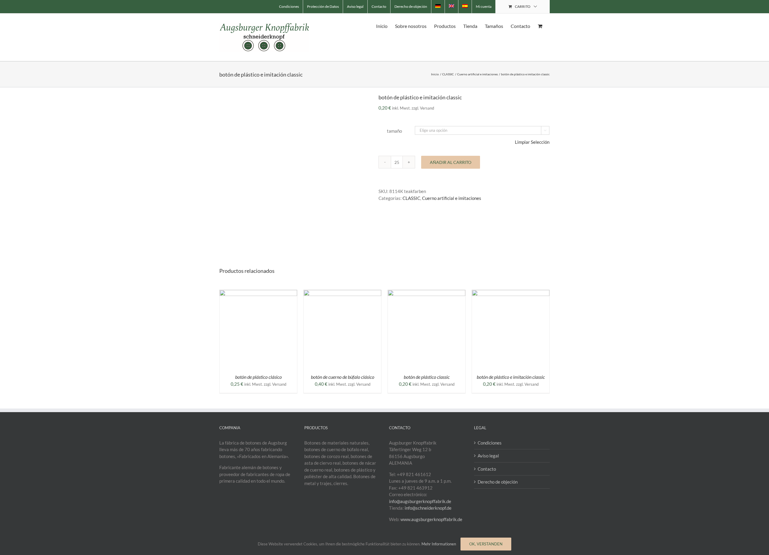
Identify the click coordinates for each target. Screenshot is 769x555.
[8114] (294, 168)
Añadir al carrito (450, 162)
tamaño (394, 131)
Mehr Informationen (438, 543)
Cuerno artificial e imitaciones (451, 198)
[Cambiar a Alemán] (438, 6)
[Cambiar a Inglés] (451, 6)
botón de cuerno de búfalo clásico (342, 377)
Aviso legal (488, 455)
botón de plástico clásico (258, 377)
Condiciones (490, 442)
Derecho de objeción (498, 481)
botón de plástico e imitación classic (511, 377)
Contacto (487, 469)
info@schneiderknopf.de (428, 508)
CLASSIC (411, 198)
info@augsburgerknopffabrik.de (420, 501)
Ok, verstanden (486, 543)
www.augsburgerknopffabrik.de (431, 519)
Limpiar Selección (532, 142)
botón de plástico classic (427, 377)
